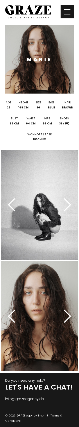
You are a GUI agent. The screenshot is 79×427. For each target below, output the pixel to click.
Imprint (43, 415)
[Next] (66, 205)
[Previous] (13, 205)
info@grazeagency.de (24, 398)
